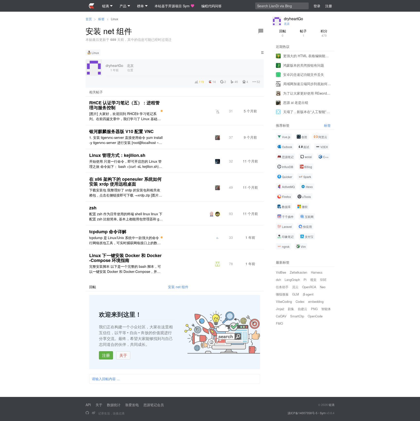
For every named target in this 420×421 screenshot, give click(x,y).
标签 (101, 19)
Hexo (309, 187)
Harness (317, 272)
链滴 (331, 405)
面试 (306, 147)
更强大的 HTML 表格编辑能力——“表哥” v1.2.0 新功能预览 (307, 55)
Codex (300, 301)
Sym (323, 413)
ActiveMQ (288, 187)
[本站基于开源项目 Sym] (87, 413)
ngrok (285, 246)
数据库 (286, 207)
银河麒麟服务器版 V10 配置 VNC (121, 131)
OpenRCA (309, 287)
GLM (295, 294)
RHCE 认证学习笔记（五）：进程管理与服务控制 (124, 105)
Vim (303, 246)
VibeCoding (284, 301)
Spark (307, 177)
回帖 (282, 32)
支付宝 (309, 236)
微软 (305, 207)
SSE (323, 279)
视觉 (313, 279)
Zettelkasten (298, 272)
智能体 (326, 308)
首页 (89, 19)
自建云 (302, 308)
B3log (308, 167)
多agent (308, 294)
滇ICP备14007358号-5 (302, 413)
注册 (106, 355)
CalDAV (281, 316)
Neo (322, 287)
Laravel (287, 226)
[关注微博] (93, 413)
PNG (314, 308)
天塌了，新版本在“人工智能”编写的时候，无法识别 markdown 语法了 (307, 111)
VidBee (281, 272)
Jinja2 (280, 308)
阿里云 (322, 137)
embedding (316, 301)
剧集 (291, 308)
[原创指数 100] (162, 111)
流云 (295, 287)
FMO (279, 323)
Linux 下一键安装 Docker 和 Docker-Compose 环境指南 (125, 257)
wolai (308, 157)
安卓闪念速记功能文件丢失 (303, 74)
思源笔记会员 (153, 404)
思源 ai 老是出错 (295, 102)
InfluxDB (287, 167)
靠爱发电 (132, 404)
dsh (278, 279)
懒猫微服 (282, 294)
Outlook (287, 147)
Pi (305, 279)
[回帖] (261, 31)
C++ (326, 157)
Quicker (287, 177)
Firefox (286, 197)
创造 (304, 137)
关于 (123, 355)
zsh (92, 208)
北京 (287, 23)
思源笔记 (288, 157)
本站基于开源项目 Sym (172, 5)
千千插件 (288, 217)
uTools (306, 197)
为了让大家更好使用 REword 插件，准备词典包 (307, 92)
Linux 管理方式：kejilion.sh (117, 155)
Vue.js (286, 137)
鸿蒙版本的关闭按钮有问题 (303, 65)
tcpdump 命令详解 (107, 231)
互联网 (309, 217)
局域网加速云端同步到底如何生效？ (307, 83)
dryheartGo (293, 19)
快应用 (307, 226)
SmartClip (297, 316)
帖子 (303, 32)
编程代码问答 (211, 5)
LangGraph (292, 279)
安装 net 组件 (178, 286)
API (88, 404)
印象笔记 (288, 236)
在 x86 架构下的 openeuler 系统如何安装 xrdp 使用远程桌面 (125, 181)
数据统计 (114, 404)
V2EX (324, 147)
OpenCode (315, 316)
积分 (324, 32)
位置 (130, 67)
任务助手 (282, 287)
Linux (114, 19)
